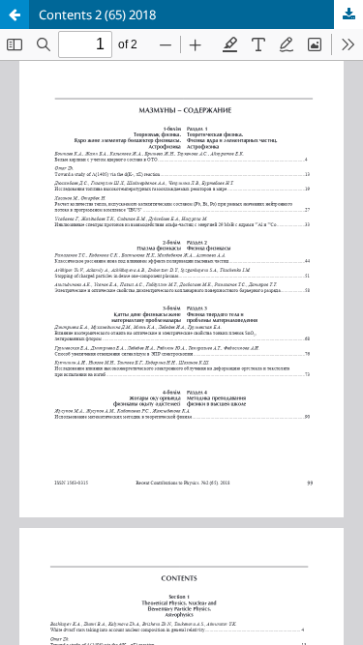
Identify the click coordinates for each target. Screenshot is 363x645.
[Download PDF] (348, 14)
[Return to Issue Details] (14, 14)
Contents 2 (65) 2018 (97, 14)
